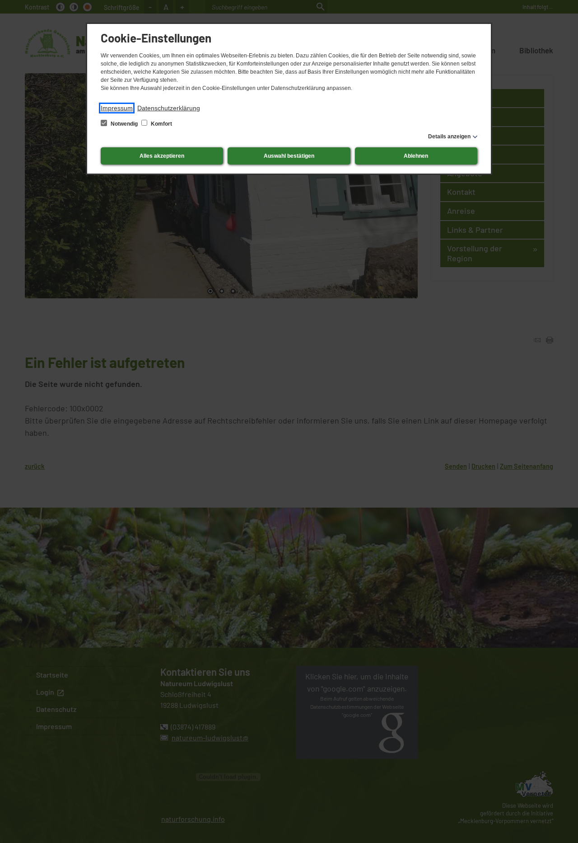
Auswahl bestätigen (289, 156)
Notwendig (124, 124)
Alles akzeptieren (162, 156)
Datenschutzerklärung (168, 108)
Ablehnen (416, 156)
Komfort (160, 124)
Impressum (117, 108)
